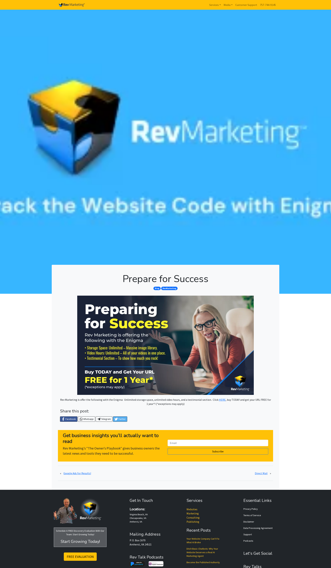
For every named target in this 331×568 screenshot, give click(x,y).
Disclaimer (248, 521)
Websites (192, 509)
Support (247, 534)
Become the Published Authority (203, 562)
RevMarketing (169, 288)
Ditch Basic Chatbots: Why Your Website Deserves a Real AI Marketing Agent (202, 552)
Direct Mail (261, 473)
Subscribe (218, 451)
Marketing (193, 513)
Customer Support (246, 5)
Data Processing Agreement (258, 528)
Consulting (193, 517)
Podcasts (248, 540)
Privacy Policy (250, 508)
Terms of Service (252, 515)
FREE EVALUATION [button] (80, 556)
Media (227, 5)
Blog (157, 288)
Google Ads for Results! (77, 473)
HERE (222, 399)
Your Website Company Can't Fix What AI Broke (203, 540)
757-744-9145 (268, 5)
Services (214, 5)
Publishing (193, 521)
